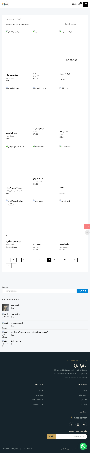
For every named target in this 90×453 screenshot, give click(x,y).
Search (5, 287)
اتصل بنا (84, 404)
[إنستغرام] (77, 424)
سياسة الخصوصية (36, 404)
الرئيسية (84, 390)
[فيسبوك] (84, 424)
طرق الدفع (39, 395)
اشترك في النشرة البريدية (78, 431)
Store (13, 19)
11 (60, 260)
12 (65, 260)
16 (8, 265)
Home (8, 19)
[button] (83, 446)
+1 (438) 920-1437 (80, 418)
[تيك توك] (71, 424)
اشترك (51, 436)
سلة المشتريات (37, 400)
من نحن (84, 400)
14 (75, 260)
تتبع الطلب (39, 390)
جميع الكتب (83, 395)
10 (54, 260)
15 (80, 260)
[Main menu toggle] (85, 4)
